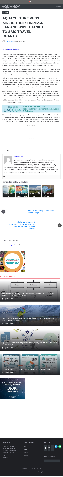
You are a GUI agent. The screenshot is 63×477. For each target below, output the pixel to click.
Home (4, 49)
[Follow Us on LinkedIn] (52, 448)
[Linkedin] (4, 177)
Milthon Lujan (10, 41)
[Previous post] (3, 211)
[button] (52, 6)
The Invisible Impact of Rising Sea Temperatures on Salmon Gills (26, 369)
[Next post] (59, 225)
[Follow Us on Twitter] (49, 448)
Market (25, 452)
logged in (12, 245)
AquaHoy (11, 7)
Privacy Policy (41, 472)
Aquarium (26, 455)
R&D (25, 446)
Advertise (28, 472)
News (5, 13)
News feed (10, 49)
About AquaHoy (20, 472)
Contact (34, 472)
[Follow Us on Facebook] (45, 448)
